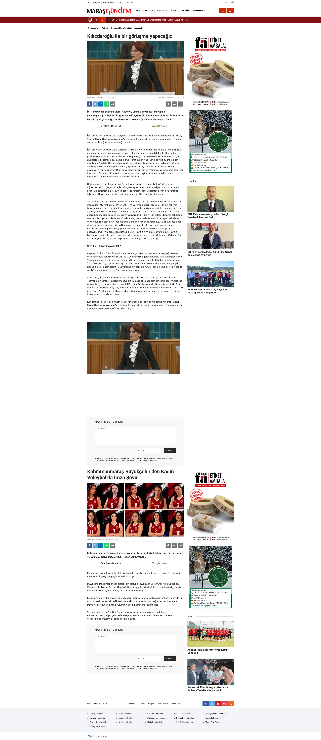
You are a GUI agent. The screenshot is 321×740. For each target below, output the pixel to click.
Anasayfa (94, 28)
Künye (142, 704)
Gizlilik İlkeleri (162, 704)
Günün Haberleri (109, 3)
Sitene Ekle (129, 3)
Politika (186, 10)
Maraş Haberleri (96, 714)
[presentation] (96, 19)
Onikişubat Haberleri (185, 718)
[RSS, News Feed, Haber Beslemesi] (231, 703)
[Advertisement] (135, 395)
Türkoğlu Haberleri (213, 718)
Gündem (174, 10)
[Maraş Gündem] (109, 11)
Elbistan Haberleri (155, 714)
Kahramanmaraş (145, 10)
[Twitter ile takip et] (212, 703)
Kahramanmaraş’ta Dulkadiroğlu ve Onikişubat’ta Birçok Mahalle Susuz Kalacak (153, 20)
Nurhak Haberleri (125, 722)
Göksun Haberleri (183, 714)
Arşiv (120, 3)
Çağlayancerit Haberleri (215, 714)
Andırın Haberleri (125, 718)
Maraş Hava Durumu (98, 726)
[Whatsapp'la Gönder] (106, 104)
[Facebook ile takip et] (206, 703)
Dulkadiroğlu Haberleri (157, 718)
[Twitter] (95, 104)
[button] (168, 104)
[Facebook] (89, 104)
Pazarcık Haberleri (98, 722)
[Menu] (223, 11)
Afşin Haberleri (124, 714)
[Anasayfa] (88, 3)
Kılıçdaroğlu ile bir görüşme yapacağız (127, 28)
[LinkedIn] (100, 104)
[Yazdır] (112, 104)
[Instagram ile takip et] (224, 703)
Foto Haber (199, 10)
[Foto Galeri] (232, 2)
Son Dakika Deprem (184, 722)
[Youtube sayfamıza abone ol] (218, 703)
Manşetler (96, 3)
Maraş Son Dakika (213, 722)
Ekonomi (162, 10)
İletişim (151, 704)
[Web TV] (226, 2)
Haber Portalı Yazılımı (99, 736)
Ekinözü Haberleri (97, 718)
